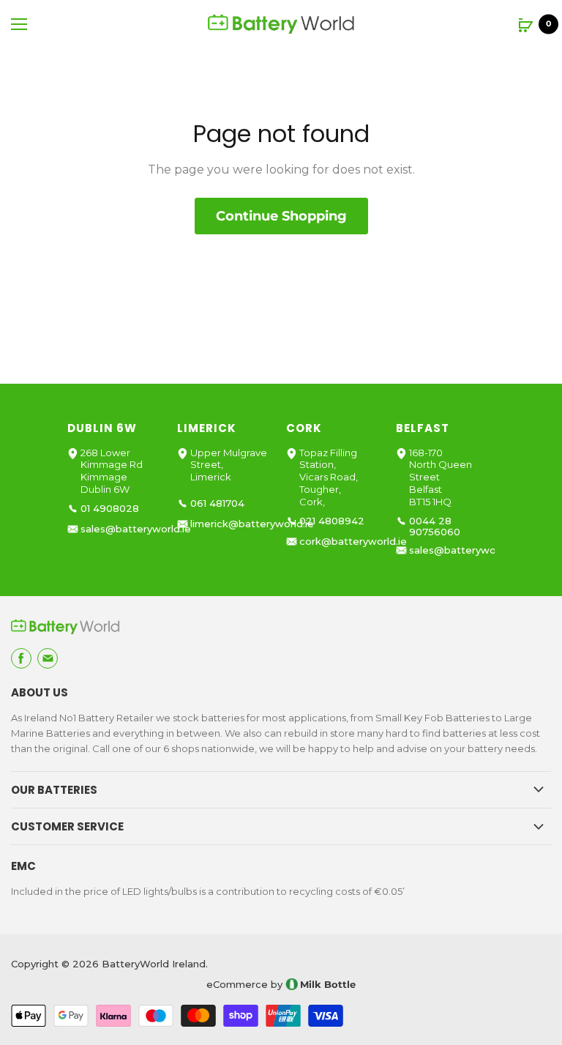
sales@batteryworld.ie (135, 529)
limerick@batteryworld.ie (252, 523)
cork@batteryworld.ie (353, 541)
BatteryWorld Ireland (154, 964)
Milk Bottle (328, 984)
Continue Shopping (281, 216)
